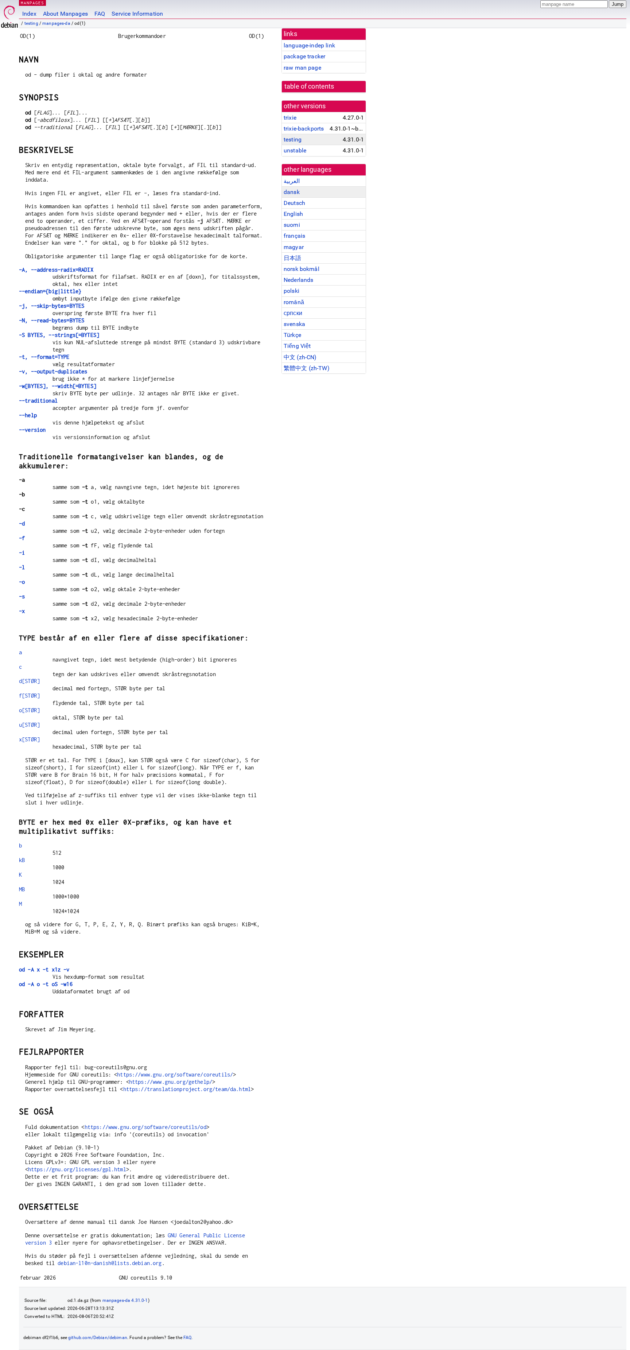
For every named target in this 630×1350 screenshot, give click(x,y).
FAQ (99, 13)
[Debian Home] (9, 15)
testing (31, 23)
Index (29, 13)
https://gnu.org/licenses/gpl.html (77, 1169)
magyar (294, 247)
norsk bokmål (301, 268)
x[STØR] (29, 739)
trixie (290, 117)
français (294, 235)
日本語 (292, 258)
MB (22, 889)
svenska (294, 324)
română (294, 302)
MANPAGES (32, 2)
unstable (295, 150)
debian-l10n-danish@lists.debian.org (110, 1263)
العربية (292, 181)
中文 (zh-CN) (300, 357)
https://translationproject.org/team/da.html (187, 1089)
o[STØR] (29, 710)
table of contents (309, 86)
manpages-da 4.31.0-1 (125, 1300)
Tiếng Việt (297, 345)
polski (291, 290)
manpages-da (56, 23)
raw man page (302, 67)
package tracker (304, 56)
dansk (292, 192)
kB (22, 860)
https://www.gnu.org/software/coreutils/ (175, 1074)
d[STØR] (29, 681)
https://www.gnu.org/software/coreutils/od (145, 1127)
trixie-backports (304, 128)
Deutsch (294, 202)
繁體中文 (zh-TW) (307, 368)
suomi (292, 224)
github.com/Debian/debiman (97, 1337)
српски (293, 313)
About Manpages (65, 13)
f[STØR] (29, 696)
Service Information (137, 13)
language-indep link (309, 45)
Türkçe (292, 334)
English (293, 213)
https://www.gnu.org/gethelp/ (170, 1082)
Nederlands (299, 279)
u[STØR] (29, 725)
